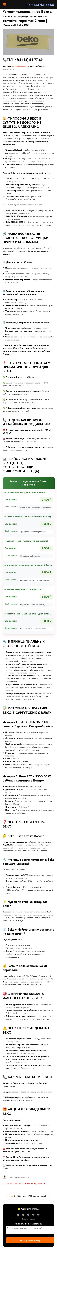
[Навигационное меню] (4, 4)
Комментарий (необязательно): (28, 1224)
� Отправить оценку (30, 1240)
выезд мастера (19, 66)
